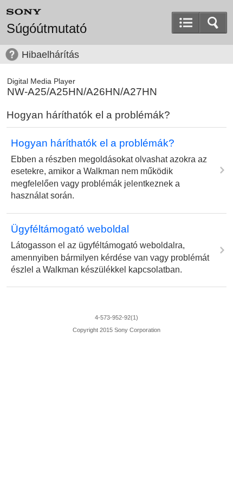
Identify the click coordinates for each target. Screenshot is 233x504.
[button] (212, 22)
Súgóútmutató (47, 28)
